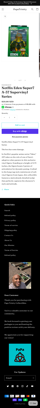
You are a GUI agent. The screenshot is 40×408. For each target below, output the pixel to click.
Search (7, 210)
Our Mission (9, 245)
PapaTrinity (22, 403)
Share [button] (6, 189)
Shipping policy (10, 230)
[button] (2, 9)
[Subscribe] (33, 377)
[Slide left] (15, 80)
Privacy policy (10, 220)
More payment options (20, 136)
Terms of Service (11, 250)
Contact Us (8, 235)
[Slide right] (25, 80)
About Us (8, 240)
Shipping (12, 109)
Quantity (5, 113)
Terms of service (11, 225)
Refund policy (10, 215)
